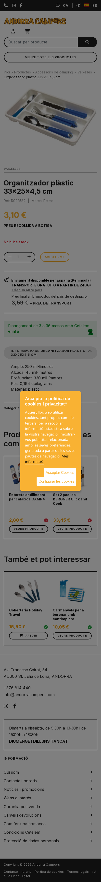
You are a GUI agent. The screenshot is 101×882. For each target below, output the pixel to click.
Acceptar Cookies (60, 472)
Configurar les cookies (56, 481)
